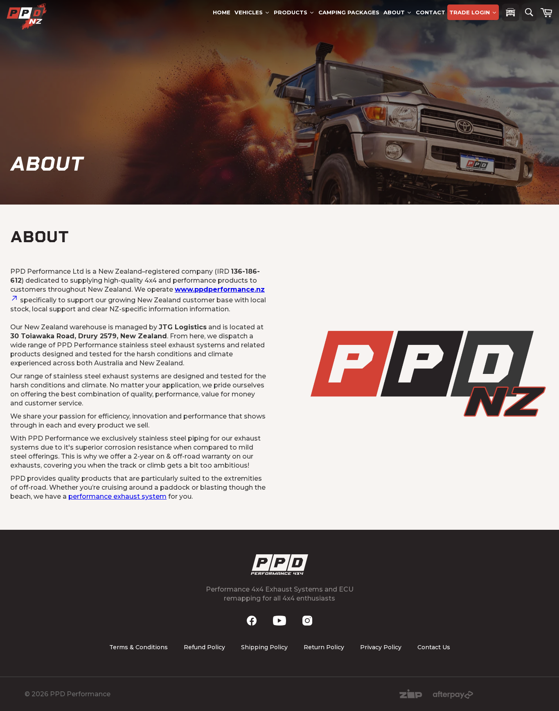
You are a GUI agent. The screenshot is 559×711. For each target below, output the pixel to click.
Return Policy (324, 647)
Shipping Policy (264, 647)
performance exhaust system (117, 496)
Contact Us (433, 647)
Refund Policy (204, 647)
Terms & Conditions (138, 647)
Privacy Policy (380, 647)
